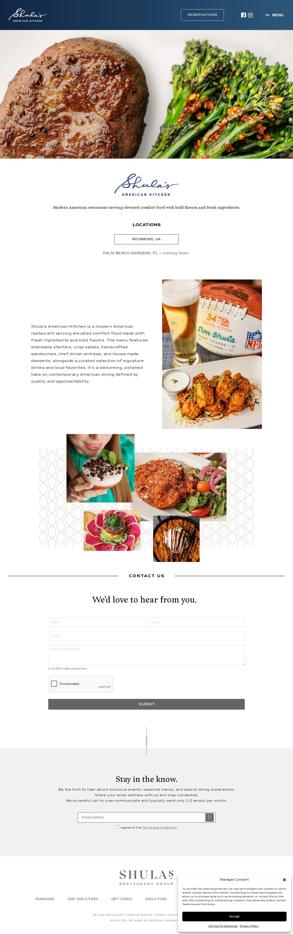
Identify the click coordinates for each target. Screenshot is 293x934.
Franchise (45, 899)
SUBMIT (146, 704)
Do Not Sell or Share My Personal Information (146, 920)
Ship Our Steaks (83, 899)
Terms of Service (139, 915)
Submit (209, 817)
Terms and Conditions (159, 827)
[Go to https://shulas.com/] (146, 877)
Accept (234, 916)
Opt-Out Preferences (223, 926)
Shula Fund (156, 899)
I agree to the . (148, 827)
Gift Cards (121, 899)
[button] (284, 880)
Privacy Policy (249, 926)
